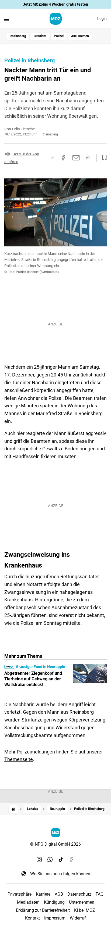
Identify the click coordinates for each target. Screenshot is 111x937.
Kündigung (54, 902)
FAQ (99, 894)
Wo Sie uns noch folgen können (60, 873)
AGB (59, 894)
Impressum (54, 918)
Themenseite (18, 759)
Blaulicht (40, 36)
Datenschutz (79, 894)
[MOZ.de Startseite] (56, 19)
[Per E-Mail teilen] (76, 157)
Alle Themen (80, 36)
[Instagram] (39, 859)
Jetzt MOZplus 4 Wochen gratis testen (55, 4)
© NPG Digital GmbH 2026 (55, 844)
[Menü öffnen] (6, 19)
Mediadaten (28, 902)
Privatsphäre (20, 894)
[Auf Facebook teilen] (63, 157)
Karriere (43, 894)
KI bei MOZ (84, 910)
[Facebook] (71, 859)
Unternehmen (81, 902)
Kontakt (32, 918)
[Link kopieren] (52, 157)
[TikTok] (61, 859)
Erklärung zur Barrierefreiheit (43, 910)
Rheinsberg (18, 36)
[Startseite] (13, 809)
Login (102, 18)
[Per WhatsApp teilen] (88, 157)
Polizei (59, 36)
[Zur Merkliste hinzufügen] (103, 157)
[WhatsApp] (50, 859)
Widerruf (78, 918)
